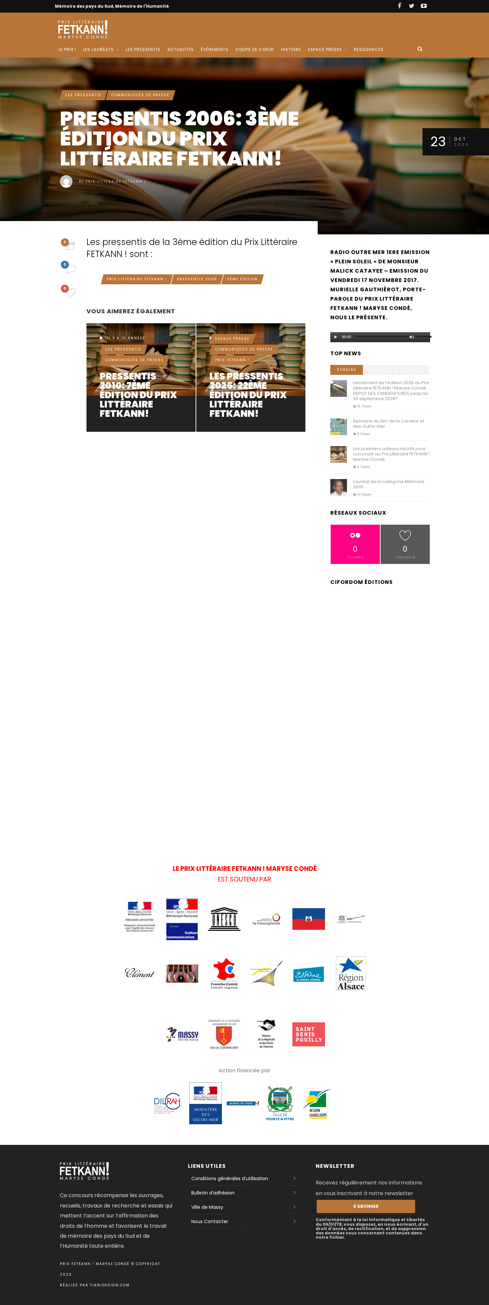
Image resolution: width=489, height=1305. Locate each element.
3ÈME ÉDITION (242, 279)
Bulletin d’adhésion (213, 1192)
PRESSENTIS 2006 (197, 279)
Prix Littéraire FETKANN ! (137, 279)
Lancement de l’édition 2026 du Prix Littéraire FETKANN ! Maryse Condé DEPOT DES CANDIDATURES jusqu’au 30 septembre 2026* (391, 391)
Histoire (291, 49)
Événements (215, 49)
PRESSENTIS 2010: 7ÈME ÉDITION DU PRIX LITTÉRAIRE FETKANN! (138, 395)
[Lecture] (335, 337)
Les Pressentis (143, 49)
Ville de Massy (207, 1207)
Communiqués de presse (140, 95)
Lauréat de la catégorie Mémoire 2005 (388, 484)
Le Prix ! (67, 49)
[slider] (422, 338)
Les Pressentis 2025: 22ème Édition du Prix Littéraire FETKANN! (248, 395)
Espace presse (232, 338)
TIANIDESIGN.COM (110, 1285)
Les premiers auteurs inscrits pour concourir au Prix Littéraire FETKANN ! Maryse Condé (391, 453)
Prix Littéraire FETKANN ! (115, 181)
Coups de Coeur (255, 49)
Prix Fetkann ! (232, 360)
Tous (412, 369)
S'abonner (366, 1206)
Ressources (369, 49)
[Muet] (411, 337)
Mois (379, 369)
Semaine (346, 369)
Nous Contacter (209, 1221)
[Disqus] (196, 529)
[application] (380, 335)
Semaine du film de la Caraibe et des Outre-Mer (388, 423)
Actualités (180, 49)
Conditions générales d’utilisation (229, 1178)
